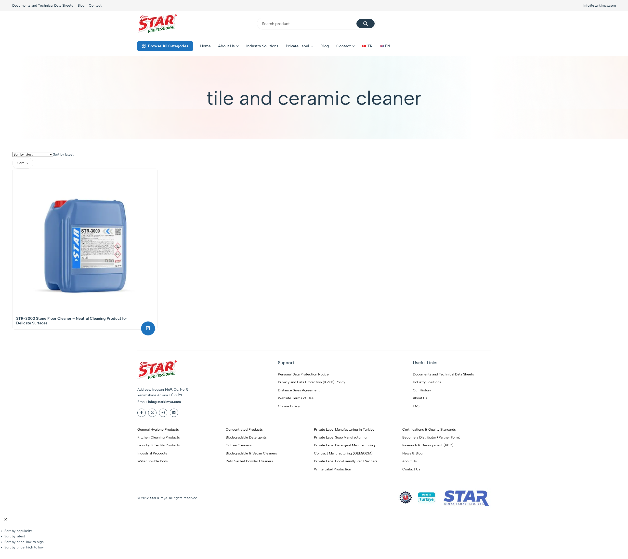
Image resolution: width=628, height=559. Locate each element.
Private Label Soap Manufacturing (340, 437)
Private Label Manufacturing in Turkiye (344, 429)
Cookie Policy (289, 406)
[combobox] (63, 154)
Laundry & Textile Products (158, 445)
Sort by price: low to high (24, 542)
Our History (422, 390)
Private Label (297, 46)
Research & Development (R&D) (428, 445)
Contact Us (411, 469)
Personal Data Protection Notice (303, 374)
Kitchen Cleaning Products (158, 437)
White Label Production (332, 469)
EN (387, 46)
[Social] (141, 413)
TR (369, 46)
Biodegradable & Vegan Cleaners (251, 453)
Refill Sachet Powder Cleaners (249, 461)
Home (205, 46)
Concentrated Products (244, 429)
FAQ (416, 406)
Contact (95, 5)
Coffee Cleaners (239, 445)
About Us (226, 46)
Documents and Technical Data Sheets (42, 5)
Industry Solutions (262, 46)
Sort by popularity (18, 531)
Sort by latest (14, 536)
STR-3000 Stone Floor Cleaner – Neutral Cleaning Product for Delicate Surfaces (71, 320)
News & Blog (412, 453)
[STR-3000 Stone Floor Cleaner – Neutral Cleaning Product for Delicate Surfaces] (85, 241)
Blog (81, 5)
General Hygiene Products (158, 429)
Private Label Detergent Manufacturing (344, 445)
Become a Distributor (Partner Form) (431, 437)
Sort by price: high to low (24, 547)
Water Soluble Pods (152, 461)
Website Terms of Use (296, 398)
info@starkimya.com (599, 5)
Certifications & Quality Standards (429, 429)
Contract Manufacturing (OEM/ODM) (343, 453)
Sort (20, 163)
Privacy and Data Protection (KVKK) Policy (311, 382)
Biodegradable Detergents (246, 437)
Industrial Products (152, 453)
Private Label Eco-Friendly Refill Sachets (346, 461)
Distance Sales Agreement (299, 390)
